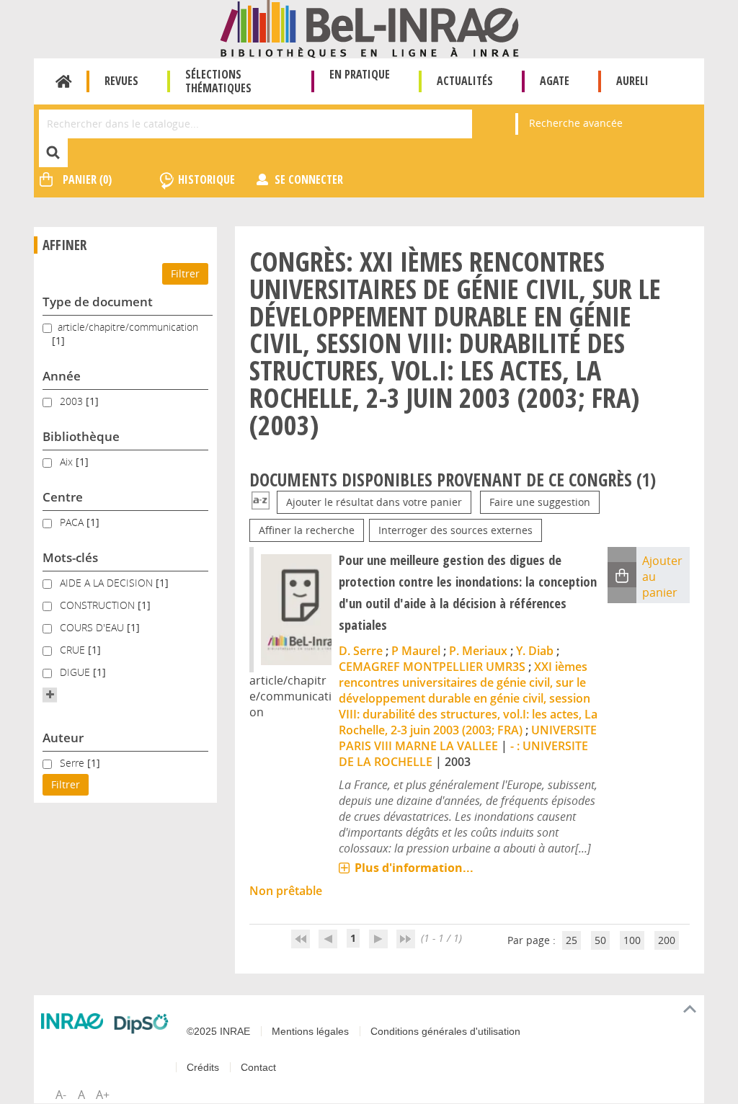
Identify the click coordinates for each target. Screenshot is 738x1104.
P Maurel (415, 651)
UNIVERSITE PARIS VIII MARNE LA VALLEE (468, 738)
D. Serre (361, 651)
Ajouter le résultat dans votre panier (374, 502)
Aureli (632, 81)
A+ (103, 1095)
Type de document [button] (98, 301)
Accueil (63, 81)
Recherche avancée (576, 123)
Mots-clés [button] (70, 557)
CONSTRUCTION (99, 605)
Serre (73, 763)
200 (666, 940)
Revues (121, 81)
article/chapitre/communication (128, 327)
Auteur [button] (63, 737)
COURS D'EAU (93, 627)
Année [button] (62, 376)
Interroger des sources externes (455, 530)
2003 (73, 401)
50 (600, 940)
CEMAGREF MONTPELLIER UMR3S (432, 667)
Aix (68, 461)
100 (632, 940)
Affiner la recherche (307, 530)
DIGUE (76, 672)
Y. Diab (535, 651)
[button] (50, 694)
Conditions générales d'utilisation (445, 1031)
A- (60, 1095)
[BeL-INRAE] (369, 28)
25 (571, 940)
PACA (73, 522)
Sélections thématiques (218, 81)
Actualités (465, 81)
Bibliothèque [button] (81, 436)
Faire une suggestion (539, 502)
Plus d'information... (414, 868)
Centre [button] (63, 497)
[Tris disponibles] (260, 502)
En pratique (359, 74)
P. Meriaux (478, 651)
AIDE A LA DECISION (108, 582)
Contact (258, 1067)
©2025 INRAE (218, 1031)
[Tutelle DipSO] (141, 1023)
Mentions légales (310, 1031)
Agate (554, 81)
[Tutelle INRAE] (72, 1021)
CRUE (74, 649)
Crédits (203, 1067)
